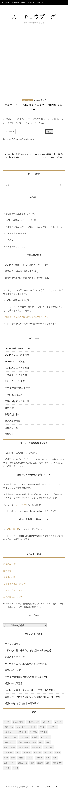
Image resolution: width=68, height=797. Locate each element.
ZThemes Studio (54, 787)
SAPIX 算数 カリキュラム (17, 348)
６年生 (15, 768)
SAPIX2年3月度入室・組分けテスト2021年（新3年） (50, 156)
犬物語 (21, 758)
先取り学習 (24, 737)
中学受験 (43, 732)
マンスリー (52, 727)
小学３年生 (48, 747)
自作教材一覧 (11, 427)
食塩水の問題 (9, 577)
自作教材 (5, 2)
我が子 (37, 8)
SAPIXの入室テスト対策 (17, 368)
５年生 (7, 768)
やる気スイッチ (33, 722)
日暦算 (57, 752)
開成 (48, 763)
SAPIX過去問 (27, 100)
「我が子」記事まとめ (16, 374)
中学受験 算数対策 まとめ (17, 388)
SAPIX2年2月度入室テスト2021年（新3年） (17, 156)
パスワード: (9, 131)
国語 (41, 742)
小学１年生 (36, 747)
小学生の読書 (23, 747)
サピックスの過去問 (36, 2)
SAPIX (6, 722)
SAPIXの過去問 (12, 529)
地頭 (48, 742)
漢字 (13, 758)
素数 (55, 758)
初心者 (34, 737)
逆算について (9, 570)
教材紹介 (37, 752)
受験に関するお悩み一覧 (17, 401)
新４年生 (47, 752)
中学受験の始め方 (14, 394)
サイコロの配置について (14, 584)
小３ (18, 752)
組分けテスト (9, 763)
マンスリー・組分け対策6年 (15, 732)
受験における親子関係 (27, 742)
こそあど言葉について (13, 590)
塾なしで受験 (9, 747)
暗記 (6, 758)
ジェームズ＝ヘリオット (26, 727)
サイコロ (58, 722)
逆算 (32, 763)
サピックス (8, 727)
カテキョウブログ (34, 16)
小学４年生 (8, 752)
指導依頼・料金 (18, 2)
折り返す (27, 752)
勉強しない (45, 737)
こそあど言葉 (18, 722)
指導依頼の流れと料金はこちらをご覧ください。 (28, 317)
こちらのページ (21, 504)
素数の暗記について (12, 597)
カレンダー (47, 722)
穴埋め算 (39, 758)
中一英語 (33, 732)
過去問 (40, 763)
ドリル (41, 727)
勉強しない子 (9, 742)
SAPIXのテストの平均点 (12, 8)
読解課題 (9, 434)
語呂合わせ (22, 763)
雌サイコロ (57, 763)
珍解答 (29, 758)
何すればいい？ (10, 737)
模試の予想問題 (12, 421)
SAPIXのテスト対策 (15, 361)
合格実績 (28, 8)
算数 (48, 758)
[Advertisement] (34, 56)
